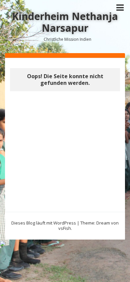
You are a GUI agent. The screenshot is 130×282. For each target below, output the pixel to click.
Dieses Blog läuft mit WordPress (43, 223)
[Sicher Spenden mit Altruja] (2, 243)
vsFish (64, 228)
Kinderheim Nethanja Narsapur (65, 22)
